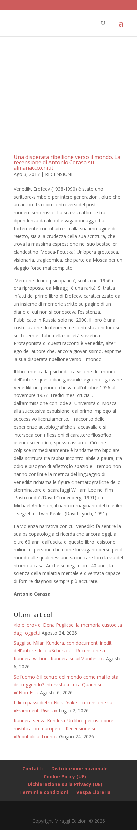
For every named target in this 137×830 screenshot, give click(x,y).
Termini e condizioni (43, 792)
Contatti (32, 768)
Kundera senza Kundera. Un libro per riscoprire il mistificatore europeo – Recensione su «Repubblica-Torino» (65, 728)
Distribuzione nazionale (79, 768)
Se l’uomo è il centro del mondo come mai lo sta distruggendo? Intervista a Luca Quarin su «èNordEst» (66, 685)
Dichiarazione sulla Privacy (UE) (65, 784)
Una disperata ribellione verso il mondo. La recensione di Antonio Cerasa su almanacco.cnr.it (67, 162)
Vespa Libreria (93, 792)
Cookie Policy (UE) (65, 776)
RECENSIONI (58, 174)
